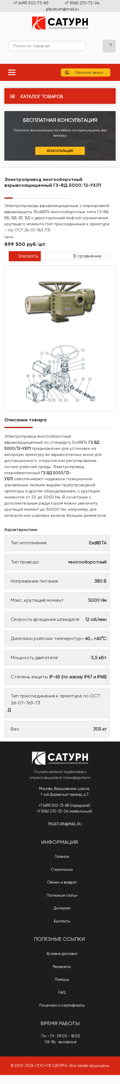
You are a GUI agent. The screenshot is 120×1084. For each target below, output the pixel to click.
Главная (61, 856)
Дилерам (61, 908)
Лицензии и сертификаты (61, 1005)
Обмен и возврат (61, 882)
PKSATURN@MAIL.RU (65, 824)
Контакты (61, 921)
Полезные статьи (61, 895)
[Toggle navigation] (11, 72)
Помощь (61, 979)
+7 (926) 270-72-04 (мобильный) (64, 811)
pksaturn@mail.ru (62, 9)
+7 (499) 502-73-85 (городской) (64, 805)
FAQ (61, 992)
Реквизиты (61, 967)
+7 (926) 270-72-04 (82, 3)
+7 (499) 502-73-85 (31, 3)
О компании (61, 869)
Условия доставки (61, 953)
